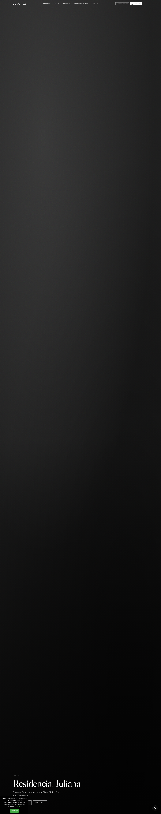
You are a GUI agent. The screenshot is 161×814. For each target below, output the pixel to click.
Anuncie (95, 4)
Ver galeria (39, 803)
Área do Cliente (122, 4)
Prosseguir (14, 811)
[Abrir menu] (145, 3)
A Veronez (67, 4)
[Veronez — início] (19, 4)
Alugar (56, 4)
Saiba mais (18, 807)
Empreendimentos (81, 4)
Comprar (46, 4)
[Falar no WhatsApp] (155, 808)
